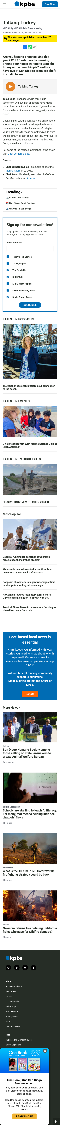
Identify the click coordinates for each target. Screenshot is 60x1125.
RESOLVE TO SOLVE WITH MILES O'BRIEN (26, 501)
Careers (9, 996)
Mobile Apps (11, 1006)
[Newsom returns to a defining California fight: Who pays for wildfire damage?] (30, 905)
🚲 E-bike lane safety (17, 197)
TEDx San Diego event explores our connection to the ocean (29, 387)
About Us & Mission (14, 986)
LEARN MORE (24, 1116)
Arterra (31, 178)
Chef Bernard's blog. (19, 153)
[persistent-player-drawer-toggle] (56, 1121)
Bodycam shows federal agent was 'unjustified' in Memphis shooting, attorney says (29, 584)
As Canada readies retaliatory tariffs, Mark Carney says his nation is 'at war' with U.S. (27, 596)
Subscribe (30, 304)
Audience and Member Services (19, 1040)
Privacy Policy (12, 1016)
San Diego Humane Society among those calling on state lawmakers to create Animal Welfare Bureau (27, 753)
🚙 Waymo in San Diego (18, 208)
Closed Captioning (13, 1045)
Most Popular (12, 514)
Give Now (50, 4)
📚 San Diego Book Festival (20, 203)
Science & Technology (11, 807)
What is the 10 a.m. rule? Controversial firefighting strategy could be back (29, 872)
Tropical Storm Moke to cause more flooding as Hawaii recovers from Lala (29, 609)
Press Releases (12, 1011)
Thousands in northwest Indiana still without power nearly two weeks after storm (27, 571)
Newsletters (11, 991)
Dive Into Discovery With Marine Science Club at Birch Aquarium (30, 445)
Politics (6, 746)
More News (10, 707)
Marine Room (13, 170)
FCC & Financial (12, 1001)
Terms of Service (13, 1026)
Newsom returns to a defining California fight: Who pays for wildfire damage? (30, 929)
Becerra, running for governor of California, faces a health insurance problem (27, 558)
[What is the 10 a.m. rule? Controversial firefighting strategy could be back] (30, 848)
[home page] (25, 4)
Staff (8, 1021)
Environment (8, 867)
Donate (30, 694)
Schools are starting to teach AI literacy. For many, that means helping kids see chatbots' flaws (30, 814)
